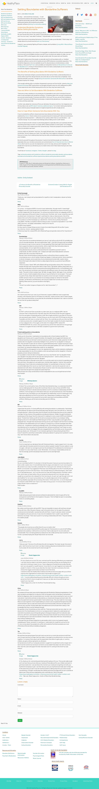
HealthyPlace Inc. (36, 788)
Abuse (4, 735)
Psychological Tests (77, 3)
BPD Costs (4, 25)
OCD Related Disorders (47, 740)
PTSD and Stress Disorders (67, 735)
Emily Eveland (29, 14)
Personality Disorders (47, 745)
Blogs (68, 3)
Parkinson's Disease (46, 742)
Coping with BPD (5, 30)
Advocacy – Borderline (7, 41)
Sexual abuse (4, 32)
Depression (25, 737)
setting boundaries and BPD (57, 156)
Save (20, 720)
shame (27, 116)
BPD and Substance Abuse (8, 19)
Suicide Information (38, 753)
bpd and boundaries (43, 156)
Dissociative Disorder (27, 742)
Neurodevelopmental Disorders (49, 737)
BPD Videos (4, 28)
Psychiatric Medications (9, 756)
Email (19, 706)
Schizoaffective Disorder (86, 737)
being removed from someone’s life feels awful (52, 78)
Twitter (40, 150)
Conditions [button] (44, 3)
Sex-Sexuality (82, 735)
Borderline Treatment (6, 15)
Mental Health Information (22, 754)
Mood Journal (37, 758)
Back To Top (4, 723)
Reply (19, 201)
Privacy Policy (63, 781)
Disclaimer (75, 781)
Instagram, (34, 150)
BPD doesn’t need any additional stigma (41, 106)
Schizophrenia (64, 740)
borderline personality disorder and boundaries (59, 154)
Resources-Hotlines (23, 758)
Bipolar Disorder (26, 735)
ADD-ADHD (5, 737)
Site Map (9, 781)
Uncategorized (5, 39)
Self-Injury (63, 745)
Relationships (63, 737)
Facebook (28, 150)
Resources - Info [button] (54, 3)
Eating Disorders (26, 745)
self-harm (32, 65)
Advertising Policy (87, 781)
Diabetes (24, 740)
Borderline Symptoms (6, 13)
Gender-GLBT (45, 735)
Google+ (44, 150)
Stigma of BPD (4, 36)
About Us (18, 781)
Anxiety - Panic (6, 745)
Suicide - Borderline (6, 38)
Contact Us (29, 781)
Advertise (40, 781)
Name (19, 699)
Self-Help (62, 742)
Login (92, 3)
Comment (21, 685)
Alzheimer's (5, 742)
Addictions (5, 740)
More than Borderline (81, 27)
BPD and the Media (6, 23)
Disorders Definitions (8, 753)
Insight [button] (63, 3)
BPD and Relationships (7, 17)
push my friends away (43, 41)
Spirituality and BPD (6, 34)
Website (20, 713)
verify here (80, 754)
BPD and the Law (5, 21)
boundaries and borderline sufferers (28, 156)
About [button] (86, 3)
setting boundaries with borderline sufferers (33, 154)
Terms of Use (51, 781)
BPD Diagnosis (5, 26)
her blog (53, 150)
